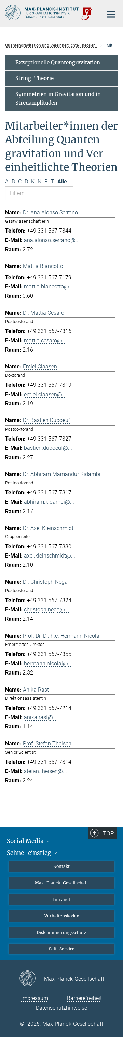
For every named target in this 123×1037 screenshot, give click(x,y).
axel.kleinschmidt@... (49, 555)
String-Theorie (34, 78)
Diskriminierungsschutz (61, 932)
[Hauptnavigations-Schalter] (111, 14)
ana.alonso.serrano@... (52, 240)
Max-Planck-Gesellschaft (61, 882)
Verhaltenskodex (61, 915)
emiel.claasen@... (45, 394)
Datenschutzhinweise (61, 1008)
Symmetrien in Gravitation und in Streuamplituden (58, 98)
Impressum (34, 998)
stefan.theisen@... (45, 771)
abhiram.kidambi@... (49, 502)
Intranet (61, 899)
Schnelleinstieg (29, 852)
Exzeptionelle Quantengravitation (57, 62)
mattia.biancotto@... (48, 286)
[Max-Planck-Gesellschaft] (31, 979)
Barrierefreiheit (84, 998)
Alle (62, 181)
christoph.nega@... (46, 609)
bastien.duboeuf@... (48, 448)
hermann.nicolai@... (48, 663)
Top (108, 833)
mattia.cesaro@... (45, 340)
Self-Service (61, 948)
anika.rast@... (40, 717)
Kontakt (61, 866)
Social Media (26, 841)
